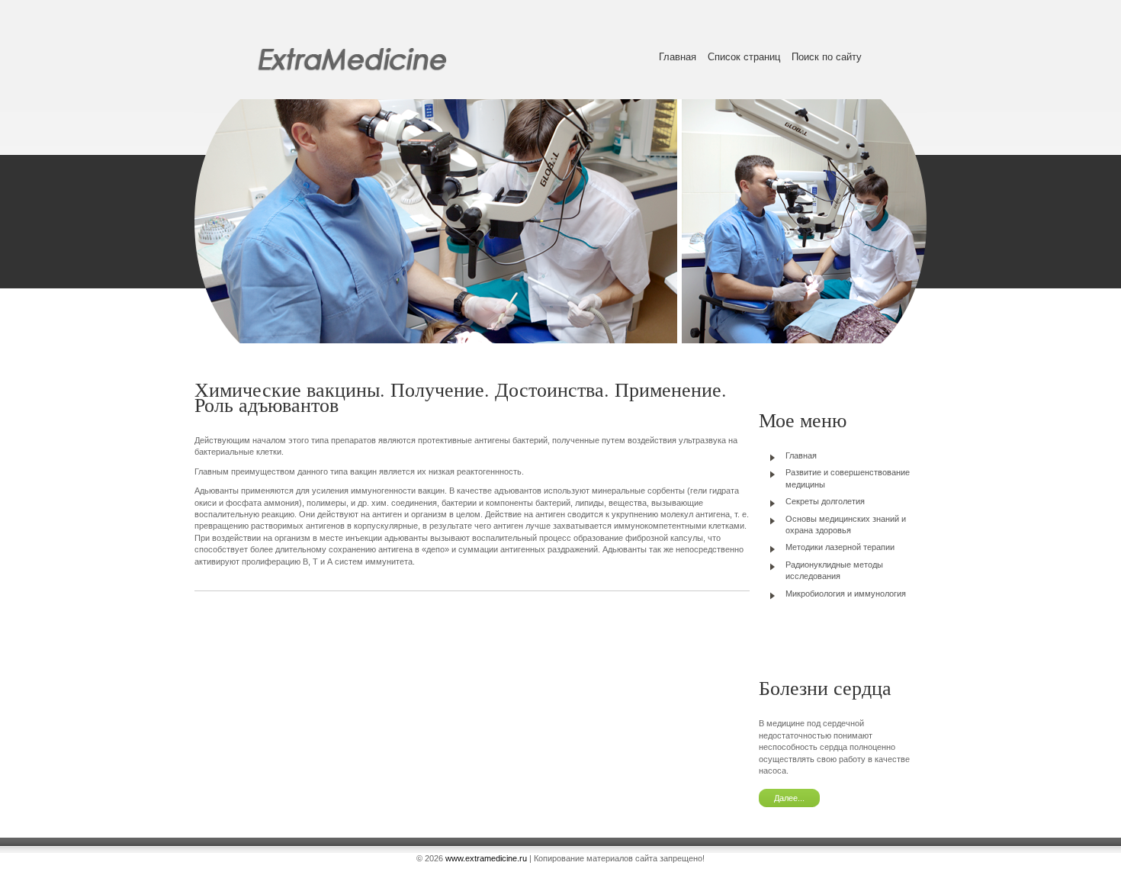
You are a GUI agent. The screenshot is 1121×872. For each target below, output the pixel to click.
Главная (677, 57)
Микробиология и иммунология (845, 593)
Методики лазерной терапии (840, 547)
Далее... (789, 798)
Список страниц (744, 57)
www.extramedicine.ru (486, 858)
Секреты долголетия (825, 501)
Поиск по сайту (827, 57)
